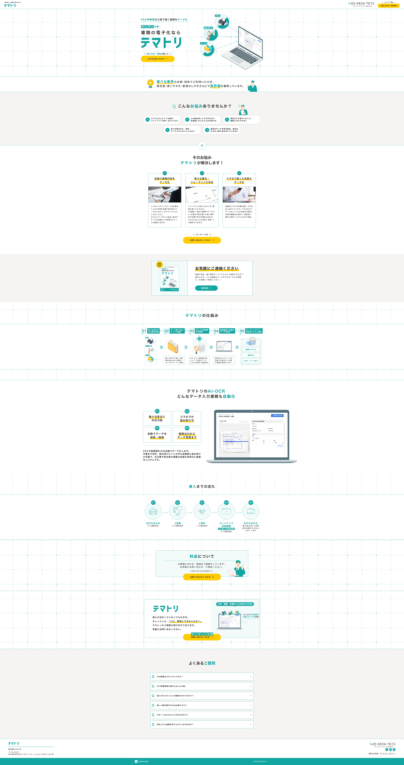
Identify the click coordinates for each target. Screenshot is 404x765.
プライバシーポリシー (387, 753)
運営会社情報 (373, 753)
